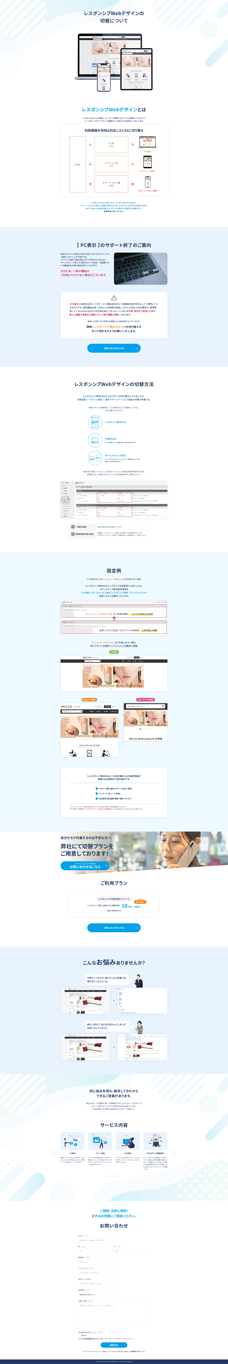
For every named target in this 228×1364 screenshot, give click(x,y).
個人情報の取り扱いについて (89, 1332)
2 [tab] (109, 1176)
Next (173, 1152)
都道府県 (83, 1290)
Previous (54, 1152)
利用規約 (133, 1351)
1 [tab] (106, 1176)
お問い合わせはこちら (114, 348)
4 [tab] (114, 1176)
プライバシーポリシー (123, 1351)
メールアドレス (85, 1268)
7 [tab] (122, 1176)
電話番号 (83, 1257)
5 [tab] (117, 1176)
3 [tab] (111, 1176)
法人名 (82, 1236)
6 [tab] (119, 1176)
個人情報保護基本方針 (89, 1338)
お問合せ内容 (85, 1301)
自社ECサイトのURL (84, 1279)
